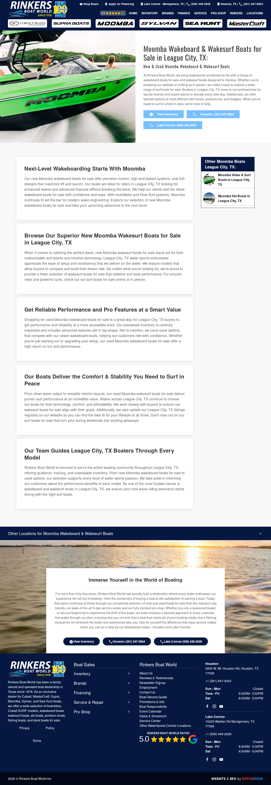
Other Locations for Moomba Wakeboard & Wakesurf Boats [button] (60, 533)
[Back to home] (37, 9)
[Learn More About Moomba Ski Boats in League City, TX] (227, 198)
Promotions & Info (151, 701)
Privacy (24, 728)
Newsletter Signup (152, 682)
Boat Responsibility (153, 706)
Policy (50, 728)
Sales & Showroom (153, 716)
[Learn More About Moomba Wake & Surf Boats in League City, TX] (227, 179)
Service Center (149, 720)
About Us (146, 673)
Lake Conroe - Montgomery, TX (164, 4)
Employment (148, 687)
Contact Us (147, 692)
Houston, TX (228, 4)
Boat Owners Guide (153, 697)
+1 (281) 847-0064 (218, 681)
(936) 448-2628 (200, 4)
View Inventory (83, 641)
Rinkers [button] (236, 13)
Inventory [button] (149, 13)
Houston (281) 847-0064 (129, 641)
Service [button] (200, 13)
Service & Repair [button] (89, 702)
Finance (184, 13)
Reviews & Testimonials (108, 13)
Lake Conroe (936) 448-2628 (183, 641)
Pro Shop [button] (218, 13)
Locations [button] (255, 13)
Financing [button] (82, 692)
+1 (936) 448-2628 (218, 734)
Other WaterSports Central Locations (165, 725)
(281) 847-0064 (253, 4)
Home (133, 13)
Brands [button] (168, 13)
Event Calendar (150, 711)
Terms (37, 740)
